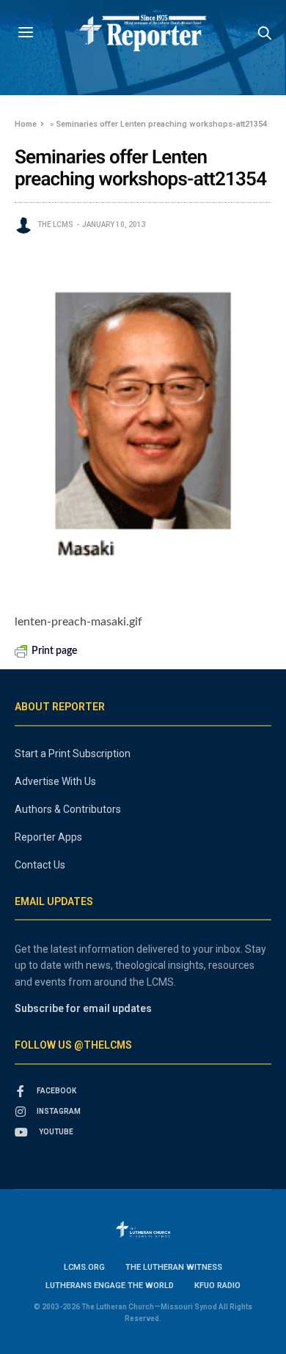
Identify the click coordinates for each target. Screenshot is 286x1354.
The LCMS (55, 224)
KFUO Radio (217, 1285)
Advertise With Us (55, 781)
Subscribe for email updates (83, 1008)
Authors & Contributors (68, 809)
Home (26, 124)
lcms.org (84, 1267)
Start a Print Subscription (73, 753)
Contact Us (40, 865)
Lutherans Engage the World (109, 1285)
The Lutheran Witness (173, 1267)
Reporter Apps (48, 837)
